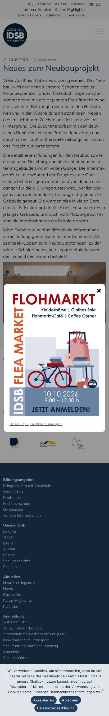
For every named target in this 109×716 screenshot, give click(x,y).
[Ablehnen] (102, 690)
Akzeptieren (43, 700)
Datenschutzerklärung (56, 708)
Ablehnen (70, 700)
